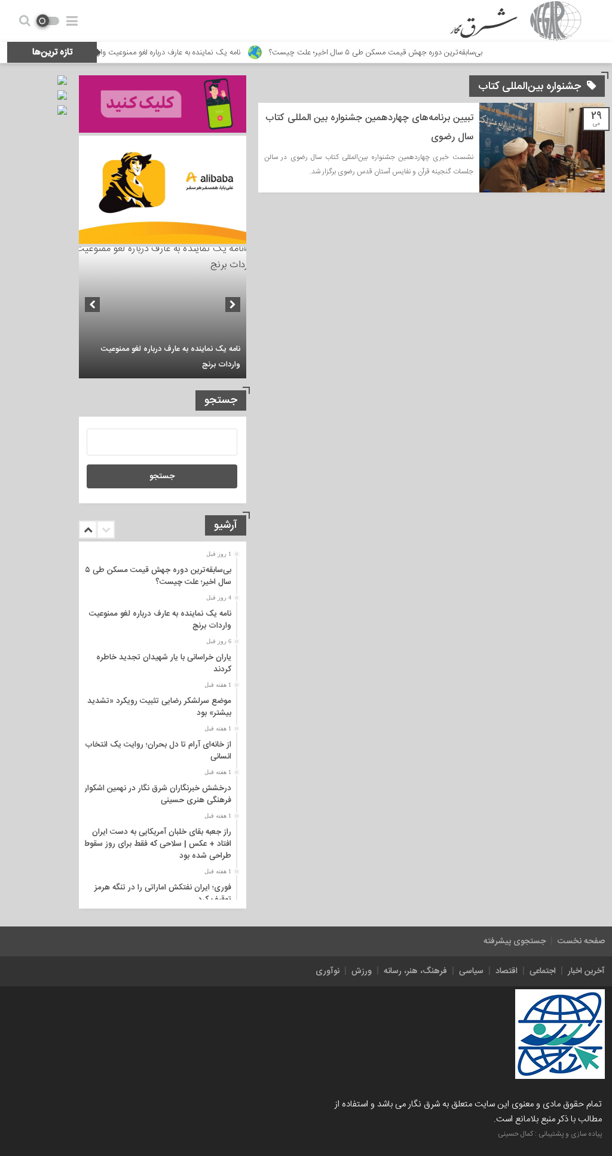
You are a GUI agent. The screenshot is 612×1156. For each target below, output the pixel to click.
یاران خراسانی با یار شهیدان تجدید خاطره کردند (163, 663)
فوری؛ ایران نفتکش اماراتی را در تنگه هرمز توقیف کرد (162, 893)
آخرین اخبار (586, 971)
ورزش (361, 971)
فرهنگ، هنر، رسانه (415, 971)
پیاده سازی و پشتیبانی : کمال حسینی (550, 1134)
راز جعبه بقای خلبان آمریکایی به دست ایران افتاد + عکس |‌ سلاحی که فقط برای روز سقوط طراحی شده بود (157, 844)
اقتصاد (506, 971)
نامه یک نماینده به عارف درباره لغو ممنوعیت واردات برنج (195, 52)
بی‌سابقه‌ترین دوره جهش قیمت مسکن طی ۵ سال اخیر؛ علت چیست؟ (414, 52)
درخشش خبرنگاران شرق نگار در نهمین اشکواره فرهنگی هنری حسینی (155, 794)
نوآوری (327, 971)
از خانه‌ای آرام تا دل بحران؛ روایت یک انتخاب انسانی (158, 750)
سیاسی (471, 971)
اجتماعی (543, 971)
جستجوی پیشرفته (515, 941)
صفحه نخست (581, 941)
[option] (162, 312)
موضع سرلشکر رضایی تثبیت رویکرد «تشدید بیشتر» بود (159, 707)
